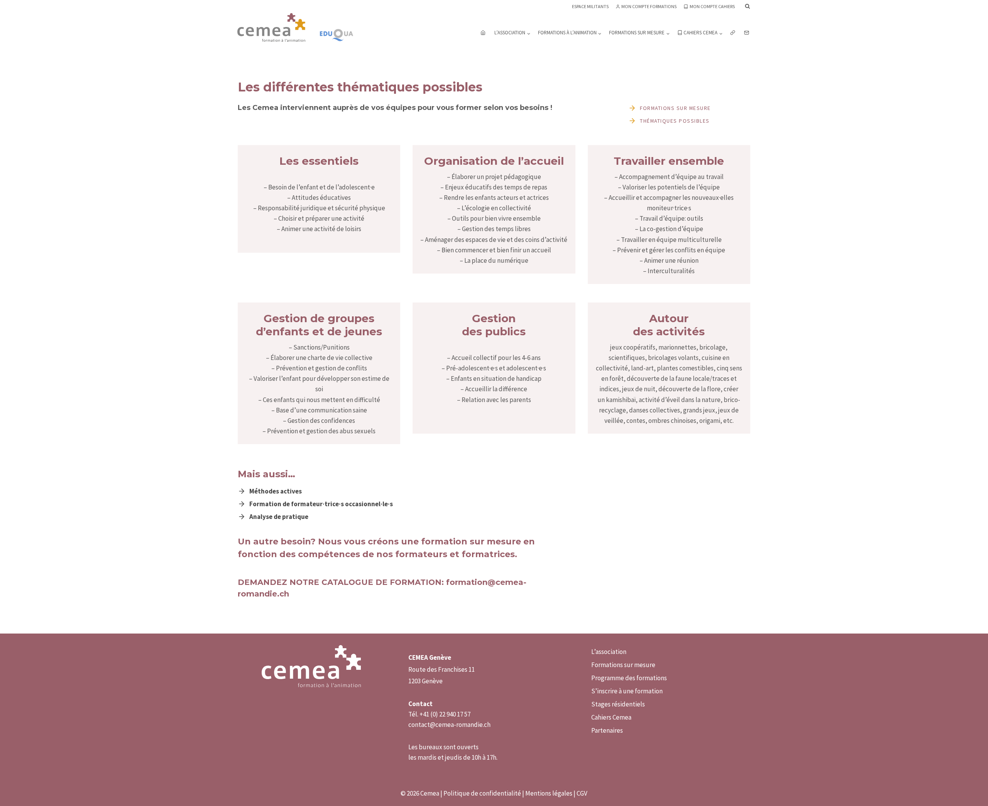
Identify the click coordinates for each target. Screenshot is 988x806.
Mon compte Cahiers (712, 6)
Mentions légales (548, 793)
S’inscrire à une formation (627, 691)
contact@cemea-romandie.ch (449, 724)
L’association (608, 651)
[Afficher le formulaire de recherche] (747, 6)
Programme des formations (629, 678)
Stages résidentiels (618, 704)
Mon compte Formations (649, 6)
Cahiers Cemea (611, 717)
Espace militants (590, 6)
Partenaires (607, 730)
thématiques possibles (675, 120)
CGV (582, 793)
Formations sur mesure (675, 108)
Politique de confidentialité (482, 793)
